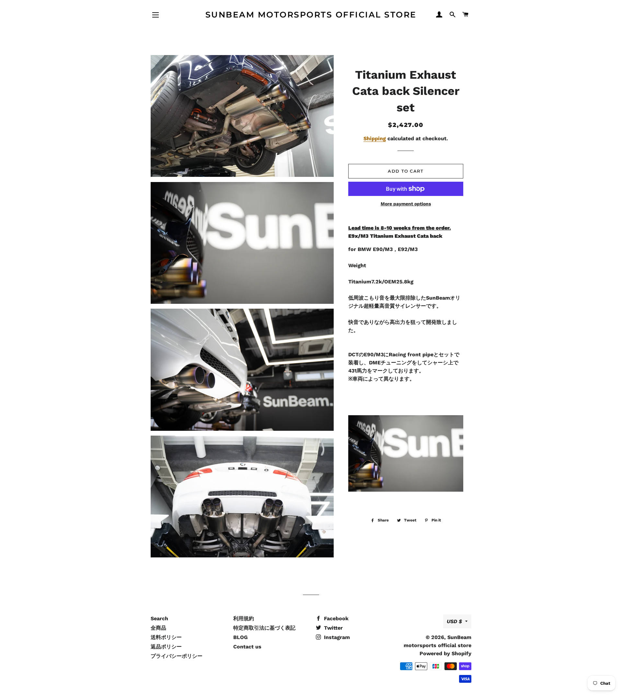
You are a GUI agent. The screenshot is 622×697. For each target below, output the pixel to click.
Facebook (335, 618)
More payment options (406, 203)
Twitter (332, 628)
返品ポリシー (166, 647)
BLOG (240, 637)
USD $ (454, 621)
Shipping (374, 138)
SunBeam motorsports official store (311, 14)
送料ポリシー (166, 637)
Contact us (247, 647)
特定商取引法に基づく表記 (264, 628)
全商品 (158, 628)
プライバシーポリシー (176, 656)
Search (159, 618)
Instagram (336, 637)
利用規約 (243, 618)
